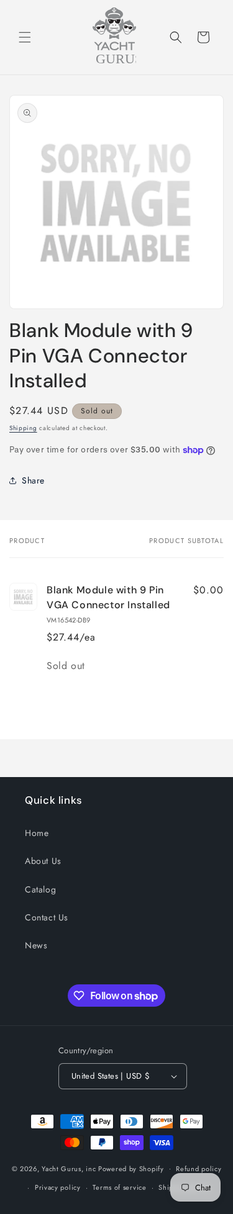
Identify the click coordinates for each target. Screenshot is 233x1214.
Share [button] (33, 480)
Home (36, 833)
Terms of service (119, 1187)
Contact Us (46, 917)
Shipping (23, 428)
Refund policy (198, 1169)
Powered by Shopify (131, 1168)
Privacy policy (58, 1187)
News (36, 945)
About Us (43, 861)
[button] (25, 37)
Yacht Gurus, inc (69, 1168)
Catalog (40, 889)
